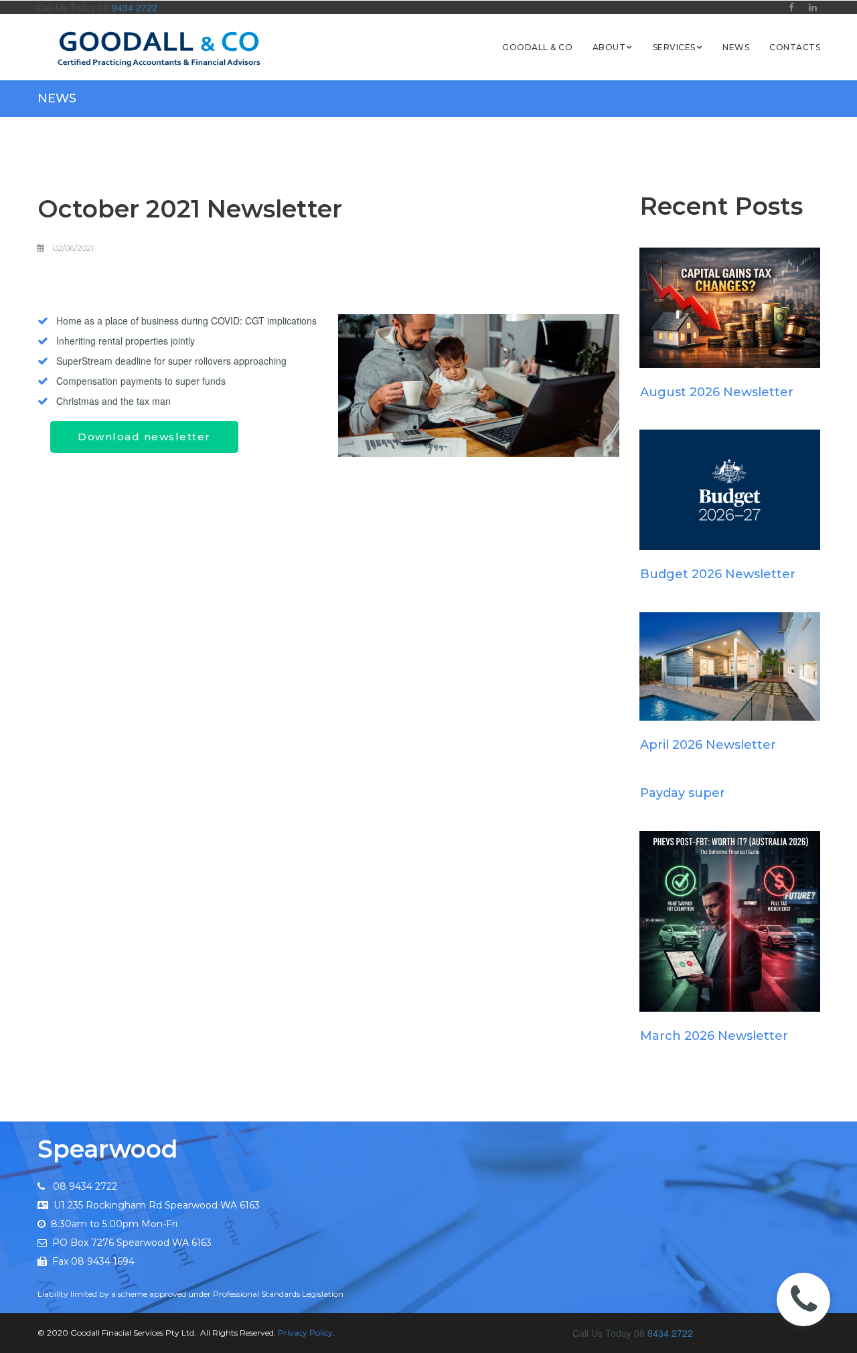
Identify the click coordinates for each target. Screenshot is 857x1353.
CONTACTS (794, 47)
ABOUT (609, 47)
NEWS (735, 47)
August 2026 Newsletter (716, 392)
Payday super (682, 793)
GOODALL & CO (537, 47)
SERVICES (674, 47)
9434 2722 (133, 7)
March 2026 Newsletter (714, 1035)
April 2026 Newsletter (708, 744)
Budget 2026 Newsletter (717, 574)
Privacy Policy (305, 1333)
